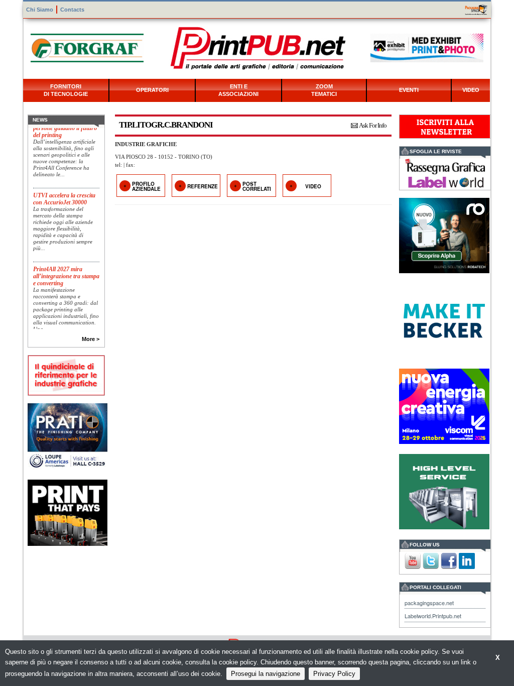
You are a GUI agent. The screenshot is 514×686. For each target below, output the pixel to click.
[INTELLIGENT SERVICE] (444, 490)
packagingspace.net (429, 603)
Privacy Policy (334, 673)
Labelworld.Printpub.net (433, 616)
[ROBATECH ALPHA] (444, 234)
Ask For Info (373, 125)
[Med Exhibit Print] (426, 47)
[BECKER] (444, 319)
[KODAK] (67, 512)
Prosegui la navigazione (265, 673)
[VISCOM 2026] (444, 405)
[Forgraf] (87, 47)
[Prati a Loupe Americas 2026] (67, 435)
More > (90, 339)
